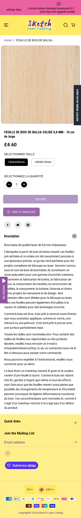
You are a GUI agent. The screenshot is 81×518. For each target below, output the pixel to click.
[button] (6, 25)
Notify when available (77, 105)
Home (8, 40)
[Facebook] (7, 224)
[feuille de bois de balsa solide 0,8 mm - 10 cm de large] (40, 84)
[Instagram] (7, 453)
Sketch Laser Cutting (50, 512)
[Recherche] (65, 25)
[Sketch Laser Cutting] (39, 25)
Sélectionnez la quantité (23, 176)
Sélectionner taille (19, 154)
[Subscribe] (75, 443)
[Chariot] (73, 25)
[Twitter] (17, 224)
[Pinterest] (28, 224)
